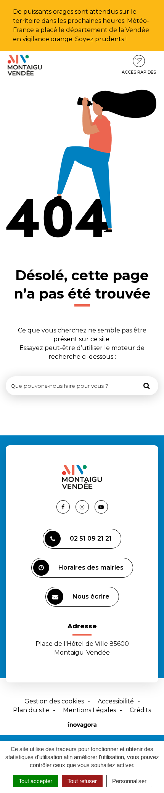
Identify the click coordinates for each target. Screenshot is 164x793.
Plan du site (31, 710)
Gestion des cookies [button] (54, 701)
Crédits (140, 710)
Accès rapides (139, 72)
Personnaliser (129, 781)
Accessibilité (116, 701)
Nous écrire (90, 596)
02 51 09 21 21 (91, 538)
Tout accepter (35, 781)
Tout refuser (82, 781)
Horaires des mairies (91, 567)
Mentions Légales (89, 710)
